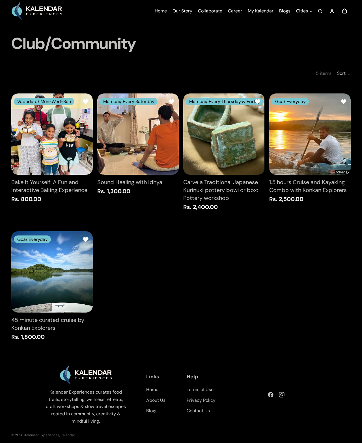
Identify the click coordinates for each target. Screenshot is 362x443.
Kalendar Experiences (41, 435)
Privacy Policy (201, 400)
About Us (155, 400)
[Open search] (320, 11)
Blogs (284, 11)
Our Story (182, 11)
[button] (344, 73)
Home (161, 11)
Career (235, 11)
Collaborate (210, 11)
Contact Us (198, 411)
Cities (302, 11)
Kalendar (68, 435)
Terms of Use (200, 389)
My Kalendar (260, 11)
